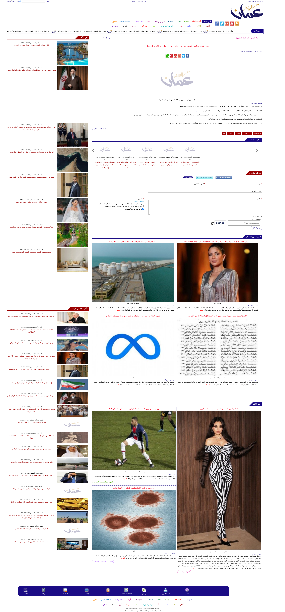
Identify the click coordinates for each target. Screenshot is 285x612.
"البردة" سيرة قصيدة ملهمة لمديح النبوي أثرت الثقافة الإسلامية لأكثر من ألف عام (217, 316)
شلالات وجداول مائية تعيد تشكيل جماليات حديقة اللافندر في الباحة (31, 227)
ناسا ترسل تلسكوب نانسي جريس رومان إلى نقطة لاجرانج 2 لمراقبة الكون (121, 31)
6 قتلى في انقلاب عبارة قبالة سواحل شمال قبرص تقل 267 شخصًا (174, 31)
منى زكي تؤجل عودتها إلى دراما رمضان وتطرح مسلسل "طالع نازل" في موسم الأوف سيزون (217, 241)
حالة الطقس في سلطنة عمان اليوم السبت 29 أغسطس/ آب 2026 (32, 462)
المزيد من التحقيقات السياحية (103, 482)
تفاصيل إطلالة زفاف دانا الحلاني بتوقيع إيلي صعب (31, 202)
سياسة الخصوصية (25, 593)
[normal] (106, 38)
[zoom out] (109, 38)
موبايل (44, 593)
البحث (47, 1)
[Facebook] (223, 178)
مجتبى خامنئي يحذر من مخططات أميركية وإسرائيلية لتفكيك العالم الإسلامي (31, 70)
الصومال (196, 110)
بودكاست (187, 593)
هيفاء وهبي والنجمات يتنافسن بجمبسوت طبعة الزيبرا (219, 409)
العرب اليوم (257, 133)
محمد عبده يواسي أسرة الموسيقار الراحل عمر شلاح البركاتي (32, 449)
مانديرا (238, 133)
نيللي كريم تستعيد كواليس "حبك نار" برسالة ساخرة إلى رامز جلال (31, 343)
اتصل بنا (65, 593)
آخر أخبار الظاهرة (242, 38)
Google (9, 1)
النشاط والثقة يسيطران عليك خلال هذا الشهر (31, 422)
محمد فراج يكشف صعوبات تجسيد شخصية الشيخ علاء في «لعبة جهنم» (31, 177)
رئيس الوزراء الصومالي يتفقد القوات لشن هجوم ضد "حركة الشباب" (126, 164)
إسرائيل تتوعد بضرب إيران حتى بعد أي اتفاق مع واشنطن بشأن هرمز (31, 152)
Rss (108, 593)
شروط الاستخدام (139, 201)
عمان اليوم (16, 1)
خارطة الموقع (166, 593)
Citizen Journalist (126, 593)
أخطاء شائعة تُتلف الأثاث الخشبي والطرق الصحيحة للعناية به (31, 542)
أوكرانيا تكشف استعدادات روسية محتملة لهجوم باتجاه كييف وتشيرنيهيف (31, 316)
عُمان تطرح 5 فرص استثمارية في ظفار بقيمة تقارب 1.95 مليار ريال (133, 241)
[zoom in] (103, 38)
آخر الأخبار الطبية (184, 572)
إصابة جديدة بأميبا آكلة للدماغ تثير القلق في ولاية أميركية (133, 488)
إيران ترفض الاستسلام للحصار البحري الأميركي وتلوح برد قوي (31, 382)
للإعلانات (87, 593)
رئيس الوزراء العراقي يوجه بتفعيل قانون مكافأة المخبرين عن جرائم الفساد (31, 475)
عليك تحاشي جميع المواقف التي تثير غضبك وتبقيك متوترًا (31, 489)
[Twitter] (204, 178)
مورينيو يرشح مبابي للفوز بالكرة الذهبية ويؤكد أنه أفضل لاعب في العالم (134, 409)
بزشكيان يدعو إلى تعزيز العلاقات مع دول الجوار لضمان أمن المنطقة (67, 31)
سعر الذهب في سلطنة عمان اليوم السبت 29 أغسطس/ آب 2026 (31, 502)
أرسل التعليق (257, 228)
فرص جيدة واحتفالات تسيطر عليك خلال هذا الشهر (31, 528)
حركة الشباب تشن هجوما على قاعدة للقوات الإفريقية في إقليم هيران (105, 164)
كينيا (224, 133)
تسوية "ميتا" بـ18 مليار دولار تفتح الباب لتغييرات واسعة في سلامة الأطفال (133, 316)
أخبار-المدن (255, 38)
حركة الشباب (247, 133)
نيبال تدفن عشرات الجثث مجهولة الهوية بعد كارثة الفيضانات (222, 31)
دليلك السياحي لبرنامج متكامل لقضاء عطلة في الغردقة (31, 45)
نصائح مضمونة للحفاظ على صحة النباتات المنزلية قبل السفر (31, 252)
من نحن (144, 593)
